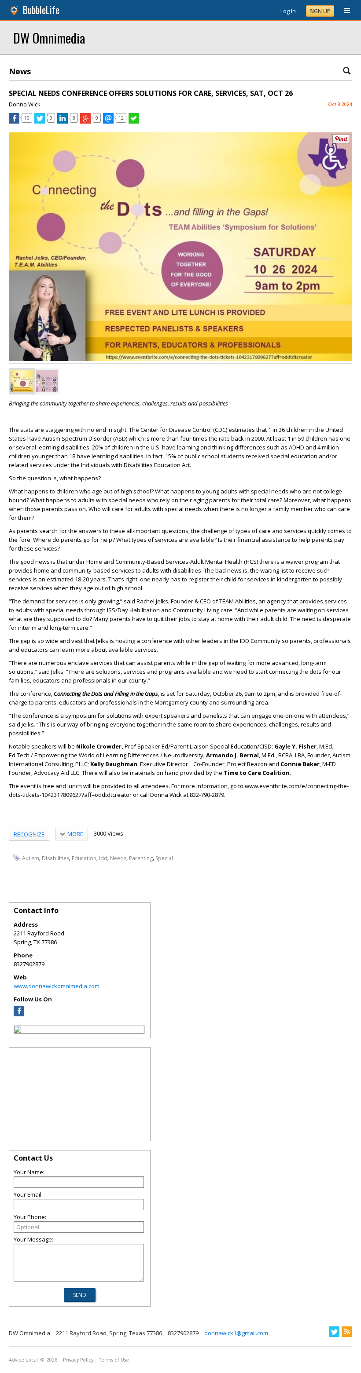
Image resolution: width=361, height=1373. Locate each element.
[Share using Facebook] (14, 121)
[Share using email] (108, 121)
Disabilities (55, 858)
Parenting (141, 858)
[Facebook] (19, 1014)
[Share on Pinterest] (341, 141)
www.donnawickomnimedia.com (56, 986)
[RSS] (347, 1331)
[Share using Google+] (85, 121)
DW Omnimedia (49, 37)
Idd (103, 858)
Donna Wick (25, 104)
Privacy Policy (78, 1360)
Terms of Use (114, 1360)
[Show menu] (343, 11)
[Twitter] (334, 1331)
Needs (118, 858)
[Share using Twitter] (39, 121)
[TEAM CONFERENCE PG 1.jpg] (21, 381)
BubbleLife (41, 10)
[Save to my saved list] (134, 121)
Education (84, 858)
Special (164, 858)
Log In (288, 11)
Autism (30, 858)
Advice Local (23, 1360)
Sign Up (320, 11)
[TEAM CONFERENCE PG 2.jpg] (47, 381)
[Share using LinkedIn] (62, 121)
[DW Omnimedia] (17, 1031)
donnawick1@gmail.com (236, 1333)
